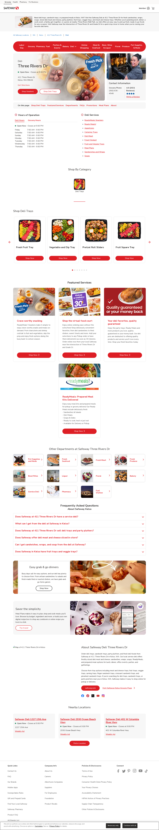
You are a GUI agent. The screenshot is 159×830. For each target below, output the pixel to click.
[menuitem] (22, 46)
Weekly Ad (19, 731)
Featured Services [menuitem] (55, 105)
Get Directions (24, 85)
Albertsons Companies (54, 782)
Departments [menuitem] (72, 105)
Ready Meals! (90, 124)
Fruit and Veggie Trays (94, 144)
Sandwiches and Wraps (95, 152)
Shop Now (34, 258)
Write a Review (133, 97)
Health (15, 2)
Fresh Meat (102, 460)
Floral (102, 476)
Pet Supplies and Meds (34, 460)
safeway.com (92, 688)
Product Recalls (51, 804)
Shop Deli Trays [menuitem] (38, 105)
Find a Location (81, 743)
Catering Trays (91, 132)
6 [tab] (84, 270)
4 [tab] (79, 270)
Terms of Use (87, 771)
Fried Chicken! (91, 140)
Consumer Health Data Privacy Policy (97, 782)
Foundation (49, 798)
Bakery (136, 476)
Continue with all (130, 826)
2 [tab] (74, 270)
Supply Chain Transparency (92, 804)
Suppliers (48, 787)
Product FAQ (13, 815)
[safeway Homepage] (11, 8)
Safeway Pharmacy (15, 809)
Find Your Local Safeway (17, 804)
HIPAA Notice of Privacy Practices (95, 798)
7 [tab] (86, 270)
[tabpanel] (30, 240)
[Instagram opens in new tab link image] (134, 772)
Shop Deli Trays (50, 91)
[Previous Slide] (9, 242)
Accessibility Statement (91, 793)
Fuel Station (102, 492)
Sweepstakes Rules (15, 793)
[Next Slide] (149, 242)
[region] (79, 826)
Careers (48, 776)
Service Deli (34, 492)
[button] (144, 8)
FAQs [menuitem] (82, 105)
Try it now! (25, 628)
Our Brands (12, 782)
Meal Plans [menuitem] (104, 105)
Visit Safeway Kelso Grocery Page (118, 689)
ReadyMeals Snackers (94, 120)
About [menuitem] (114, 105)
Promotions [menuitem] (91, 105)
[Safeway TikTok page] (146, 772)
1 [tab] (72, 270)
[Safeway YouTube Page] (140, 772)
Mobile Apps (13, 787)
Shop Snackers (28, 91)
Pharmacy (23, 2)
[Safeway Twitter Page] (124, 772)
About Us (48, 771)
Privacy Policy (87, 776)
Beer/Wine (34, 476)
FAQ (9, 776)
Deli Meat (89, 136)
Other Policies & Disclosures (93, 809)
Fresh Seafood (68, 460)
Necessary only (113, 826)
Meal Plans (89, 148)
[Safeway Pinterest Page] (129, 772)
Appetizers (89, 128)
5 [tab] (81, 270)
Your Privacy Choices (90, 787)
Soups (87, 156)
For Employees (51, 793)
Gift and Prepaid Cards (17, 798)
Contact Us (12, 771)
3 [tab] (77, 270)
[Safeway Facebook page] (119, 772)
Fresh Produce (136, 460)
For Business (33, 2)
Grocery (8, 2)
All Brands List (13, 820)
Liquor (68, 476)
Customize (39, 826)
